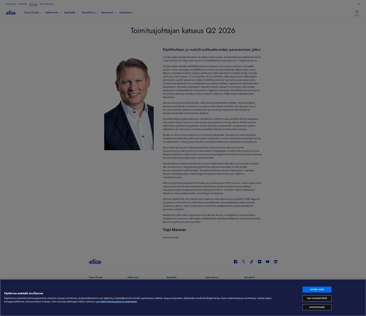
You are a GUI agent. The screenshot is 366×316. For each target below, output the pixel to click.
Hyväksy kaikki (317, 289)
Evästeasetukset (317, 307)
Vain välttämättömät (317, 298)
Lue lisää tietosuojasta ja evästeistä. (116, 301)
